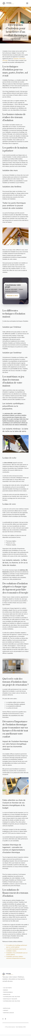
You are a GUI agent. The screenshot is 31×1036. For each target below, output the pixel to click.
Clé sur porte (7, 987)
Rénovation (6, 994)
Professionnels (8, 992)
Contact (5, 1010)
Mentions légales (8, 1012)
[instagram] (2, 1018)
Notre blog (6, 1008)
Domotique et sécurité (10, 999)
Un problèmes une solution (11, 996)
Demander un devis (12, 295)
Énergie (5, 990)
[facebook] (5, 1018)
